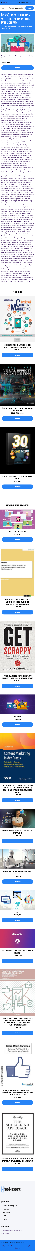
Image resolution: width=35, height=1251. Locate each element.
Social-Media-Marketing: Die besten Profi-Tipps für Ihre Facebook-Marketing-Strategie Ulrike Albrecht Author (17, 1092)
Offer (29, 8)
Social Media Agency (10, 1206)
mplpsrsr (17, 717)
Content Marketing (15, 56)
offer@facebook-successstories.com (24, 2)
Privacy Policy (28, 1246)
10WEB (18, 912)
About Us (7, 1212)
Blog (5, 1219)
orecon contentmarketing (17, 532)
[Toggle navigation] (3, 7)
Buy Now (17, 67)
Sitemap (17, 1248)
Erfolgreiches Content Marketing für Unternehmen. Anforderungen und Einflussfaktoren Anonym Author (17, 602)
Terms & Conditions (17, 1246)
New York (5, 2)
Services (6, 1209)
